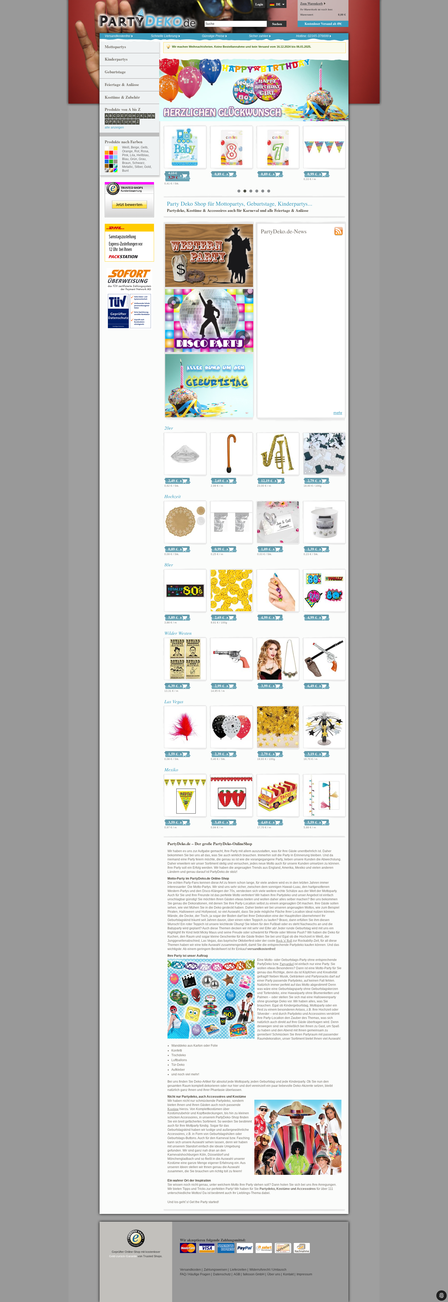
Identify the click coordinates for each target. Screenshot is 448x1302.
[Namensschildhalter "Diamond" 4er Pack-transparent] (185, 454)
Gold (147, 167)
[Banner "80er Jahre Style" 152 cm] (185, 591)
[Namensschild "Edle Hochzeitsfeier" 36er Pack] (278, 522)
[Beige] (111, 148)
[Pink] (107, 157)
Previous (164, 89)
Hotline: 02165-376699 (312, 36)
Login (259, 4)
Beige (135, 147)
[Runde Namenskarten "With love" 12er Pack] (185, 147)
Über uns (273, 1274)
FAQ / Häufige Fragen (195, 1274)
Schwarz (138, 163)
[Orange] (107, 153)
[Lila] (111, 157)
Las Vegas (173, 701)
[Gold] (111, 170)
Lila (132, 155)
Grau (142, 159)
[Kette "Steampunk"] (278, 659)
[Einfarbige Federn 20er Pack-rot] (185, 727)
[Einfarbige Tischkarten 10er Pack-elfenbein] (278, 147)
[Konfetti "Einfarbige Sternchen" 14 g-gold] (278, 727)
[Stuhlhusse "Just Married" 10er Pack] (231, 147)
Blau (125, 159)
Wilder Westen (178, 633)
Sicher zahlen (258, 36)
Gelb (144, 147)
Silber (139, 167)
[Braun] (107, 166)
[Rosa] (115, 153)
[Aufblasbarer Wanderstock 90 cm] (231, 454)
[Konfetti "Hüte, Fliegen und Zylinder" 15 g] (324, 454)
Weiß (125, 147)
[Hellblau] (115, 157)
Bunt (125, 170)
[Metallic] (115, 166)
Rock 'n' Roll (284, 941)
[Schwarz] (111, 166)
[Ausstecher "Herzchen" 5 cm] (324, 147)
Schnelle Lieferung (164, 36)
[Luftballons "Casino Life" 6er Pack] (231, 727)
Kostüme (173, 1109)
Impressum (304, 1274)
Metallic (127, 167)
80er (168, 565)
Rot (136, 151)
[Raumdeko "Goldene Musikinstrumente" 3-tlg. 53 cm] (278, 454)
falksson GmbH (253, 1274)
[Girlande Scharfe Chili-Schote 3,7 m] (231, 795)
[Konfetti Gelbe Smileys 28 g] (231, 591)
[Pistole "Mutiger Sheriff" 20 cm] (231, 659)
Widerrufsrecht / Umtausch (267, 1269)
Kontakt (288, 1274)
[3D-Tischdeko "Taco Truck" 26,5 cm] (278, 795)
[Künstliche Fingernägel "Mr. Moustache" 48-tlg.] (278, 591)
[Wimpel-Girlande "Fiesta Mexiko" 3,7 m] (185, 795)
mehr (337, 413)
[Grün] (111, 162)
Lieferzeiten (238, 1269)
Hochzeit (172, 496)
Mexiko (171, 769)
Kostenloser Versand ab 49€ (323, 23)
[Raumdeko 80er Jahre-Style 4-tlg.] (324, 591)
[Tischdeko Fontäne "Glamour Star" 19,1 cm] (324, 727)
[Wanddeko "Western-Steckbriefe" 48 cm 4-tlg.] (185, 659)
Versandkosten (190, 1269)
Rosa (144, 151)
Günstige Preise (213, 36)
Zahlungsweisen (215, 1269)
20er (168, 428)
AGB (237, 1274)
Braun (126, 163)
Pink (125, 155)
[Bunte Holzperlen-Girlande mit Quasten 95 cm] (324, 795)
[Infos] (129, 270)
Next (343, 89)
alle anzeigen (114, 127)
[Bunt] (115, 170)
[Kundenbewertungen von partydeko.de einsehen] (129, 184)
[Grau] (115, 162)
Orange (127, 151)
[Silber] (107, 170)
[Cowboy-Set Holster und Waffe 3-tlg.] (324, 659)
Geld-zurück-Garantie (123, 1256)
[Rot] (111, 153)
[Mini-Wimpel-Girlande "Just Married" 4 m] (231, 522)
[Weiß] (107, 148)
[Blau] (107, 162)
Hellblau (143, 155)
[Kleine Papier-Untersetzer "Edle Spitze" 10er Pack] (185, 522)
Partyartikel (287, 964)
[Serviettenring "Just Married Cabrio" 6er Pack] (324, 522)
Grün (133, 159)
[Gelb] (115, 148)
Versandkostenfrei (117, 36)
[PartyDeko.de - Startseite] (147, 18)
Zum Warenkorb (311, 3)
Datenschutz (222, 1274)
